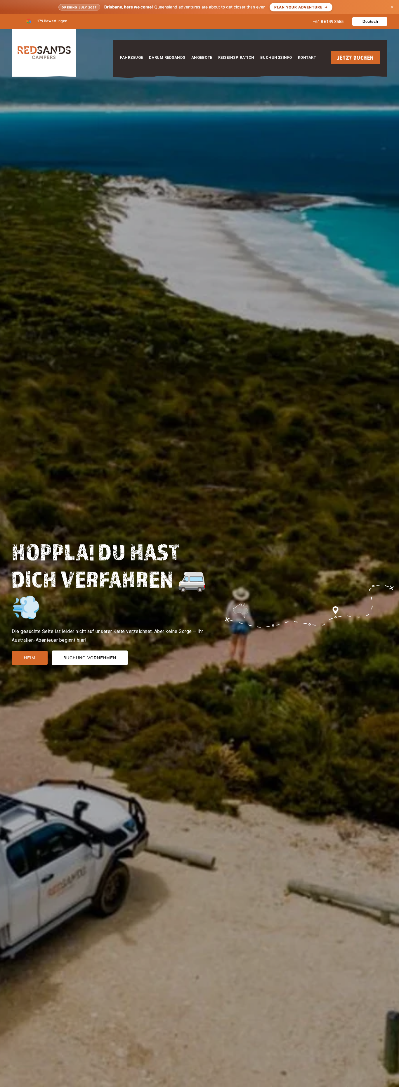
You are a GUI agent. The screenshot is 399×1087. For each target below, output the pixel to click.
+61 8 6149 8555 (328, 21)
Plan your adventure (298, 7)
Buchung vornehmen (89, 657)
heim (29, 657)
